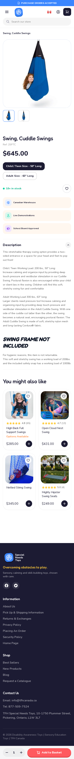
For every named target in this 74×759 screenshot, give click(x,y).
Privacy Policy (12, 625)
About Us (9, 606)
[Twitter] (15, 585)
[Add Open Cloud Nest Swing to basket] (64, 444)
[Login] (58, 12)
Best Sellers (11, 663)
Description (12, 245)
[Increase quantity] (21, 752)
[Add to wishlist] (28, 396)
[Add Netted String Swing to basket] (29, 503)
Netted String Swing (18, 488)
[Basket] (67, 12)
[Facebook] (6, 585)
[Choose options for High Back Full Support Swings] (29, 444)
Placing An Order (14, 631)
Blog (6, 675)
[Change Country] (49, 12)
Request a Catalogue (17, 681)
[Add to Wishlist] (67, 188)
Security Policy (12, 637)
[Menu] (7, 12)
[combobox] (39, 22)
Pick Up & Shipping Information (23, 613)
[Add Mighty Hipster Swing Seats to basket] (64, 503)
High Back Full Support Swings (16, 430)
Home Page (10, 643)
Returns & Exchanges (17, 619)
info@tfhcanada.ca (24, 700)
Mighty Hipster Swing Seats (51, 494)
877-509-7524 (18, 707)
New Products (12, 669)
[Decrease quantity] (7, 752)
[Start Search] (8, 21)
